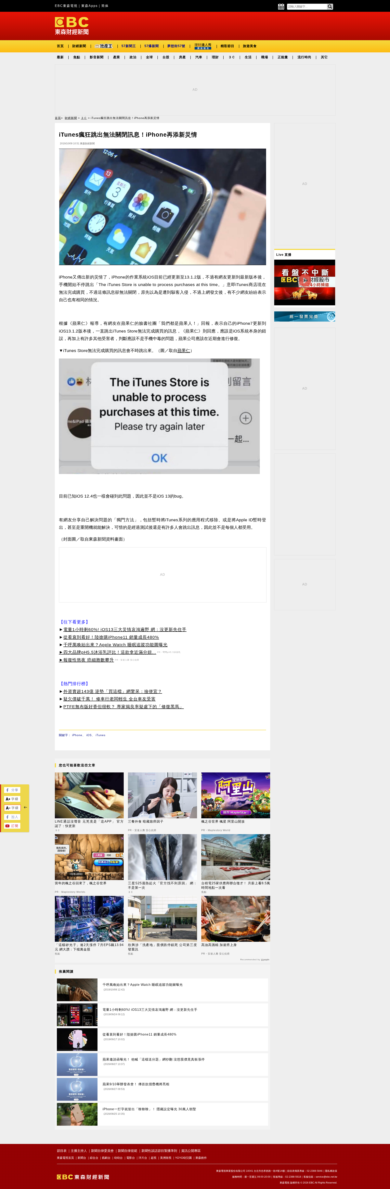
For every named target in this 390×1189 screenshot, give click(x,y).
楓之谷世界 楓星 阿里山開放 (223, 821)
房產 (182, 57)
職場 (264, 57)
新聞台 (82, 1157)
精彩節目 (227, 46)
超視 (153, 1157)
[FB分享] (12, 792)
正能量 (283, 57)
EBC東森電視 (66, 6)
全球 (149, 57)
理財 (215, 57)
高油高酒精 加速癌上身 (219, 945)
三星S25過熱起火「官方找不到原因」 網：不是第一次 (162, 885)
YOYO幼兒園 (183, 1157)
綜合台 (94, 1157)
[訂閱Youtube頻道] (12, 827)
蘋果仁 (183, 350)
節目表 (62, 1150)
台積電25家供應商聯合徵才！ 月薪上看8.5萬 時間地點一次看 (235, 885)
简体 (105, 6)
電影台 (130, 1157)
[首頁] (72, 25)
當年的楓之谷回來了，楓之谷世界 (81, 883)
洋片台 (143, 1157)
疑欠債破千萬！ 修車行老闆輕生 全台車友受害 (109, 699)
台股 (165, 57)
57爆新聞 (151, 46)
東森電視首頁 (65, 1157)
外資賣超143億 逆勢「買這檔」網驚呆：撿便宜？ (112, 691)
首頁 (60, 46)
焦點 (76, 57)
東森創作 (201, 1157)
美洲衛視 (165, 1157)
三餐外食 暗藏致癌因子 (146, 821)
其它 (324, 57)
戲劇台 (106, 1157)
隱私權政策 (331, 1171)
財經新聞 (79, 46)
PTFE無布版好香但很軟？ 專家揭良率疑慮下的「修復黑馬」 (123, 706)
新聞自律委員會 (102, 1150)
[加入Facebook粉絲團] (12, 819)
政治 (133, 57)
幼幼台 (118, 1157)
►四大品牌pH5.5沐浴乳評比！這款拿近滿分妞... (107, 652)
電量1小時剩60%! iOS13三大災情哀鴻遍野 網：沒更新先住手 (124, 629)
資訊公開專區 (191, 1150)
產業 (116, 57)
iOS (89, 735)
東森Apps (89, 6)
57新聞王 (128, 46)
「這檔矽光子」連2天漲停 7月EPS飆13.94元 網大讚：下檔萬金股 (89, 947)
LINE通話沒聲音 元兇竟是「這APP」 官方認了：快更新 (89, 824)
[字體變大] (12, 800)
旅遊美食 (250, 46)
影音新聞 (97, 57)
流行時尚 (304, 57)
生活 (248, 57)
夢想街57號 (176, 46)
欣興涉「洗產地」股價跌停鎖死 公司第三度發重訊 (162, 947)
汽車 (198, 57)
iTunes (100, 735)
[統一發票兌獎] (304, 320)
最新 (60, 57)
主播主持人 (79, 1150)
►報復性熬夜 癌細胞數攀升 (86, 660)
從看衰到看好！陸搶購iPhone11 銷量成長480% (111, 637)
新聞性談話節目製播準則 (159, 1150)
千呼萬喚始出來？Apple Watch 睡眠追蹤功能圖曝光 (115, 644)
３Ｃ (231, 57)
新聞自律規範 (127, 1150)
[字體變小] (12, 810)
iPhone (77, 735)
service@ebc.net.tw (326, 1176)
